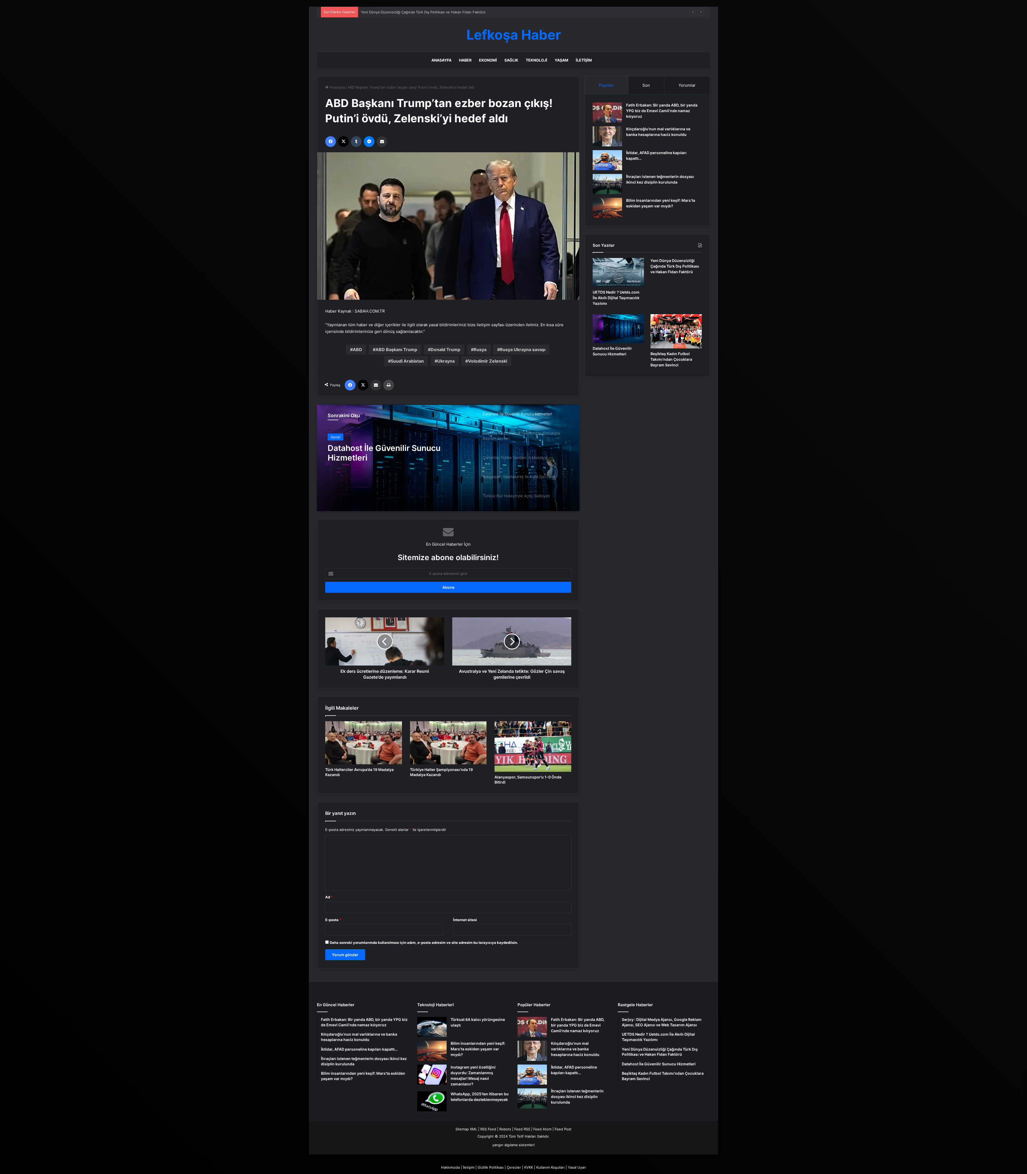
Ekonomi (488, 60)
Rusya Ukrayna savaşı (522, 349)
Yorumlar (687, 85)
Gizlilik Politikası (491, 1167)
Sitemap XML (466, 1129)
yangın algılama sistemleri (513, 1145)
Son (646, 85)
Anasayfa (441, 60)
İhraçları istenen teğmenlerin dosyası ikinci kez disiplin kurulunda (577, 1096)
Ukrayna (446, 361)
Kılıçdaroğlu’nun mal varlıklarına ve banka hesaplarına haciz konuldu (575, 1049)
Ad (329, 897)
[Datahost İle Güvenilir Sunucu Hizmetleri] (618, 328)
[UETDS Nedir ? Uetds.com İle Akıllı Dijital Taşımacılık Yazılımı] (618, 272)
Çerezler (514, 1167)
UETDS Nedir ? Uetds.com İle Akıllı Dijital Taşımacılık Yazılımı (616, 298)
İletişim (584, 60)
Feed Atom (542, 1129)
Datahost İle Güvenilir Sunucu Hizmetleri (394, 12)
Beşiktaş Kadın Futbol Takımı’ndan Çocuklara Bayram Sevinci (393, 445)
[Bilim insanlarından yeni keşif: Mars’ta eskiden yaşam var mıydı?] (607, 208)
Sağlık (511, 60)
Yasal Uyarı (577, 1167)
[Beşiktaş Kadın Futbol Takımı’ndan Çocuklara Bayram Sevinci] (448, 457)
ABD (357, 349)
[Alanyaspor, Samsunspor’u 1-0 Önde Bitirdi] (533, 746)
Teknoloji (536, 60)
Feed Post (563, 1129)
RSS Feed (488, 1129)
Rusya (480, 349)
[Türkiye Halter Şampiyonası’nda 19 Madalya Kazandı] (448, 742)
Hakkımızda (450, 1167)
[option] (448, 457)
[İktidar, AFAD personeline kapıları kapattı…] (607, 160)
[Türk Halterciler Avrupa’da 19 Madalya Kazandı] (363, 742)
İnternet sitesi (465, 920)
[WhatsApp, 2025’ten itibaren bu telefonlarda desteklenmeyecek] (432, 1101)
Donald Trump (445, 349)
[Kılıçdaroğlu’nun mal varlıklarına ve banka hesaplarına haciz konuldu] (607, 136)
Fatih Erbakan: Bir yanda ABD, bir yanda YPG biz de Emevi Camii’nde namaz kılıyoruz (662, 111)
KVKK (528, 1167)
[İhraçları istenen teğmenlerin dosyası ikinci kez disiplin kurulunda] (607, 184)
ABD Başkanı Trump (396, 349)
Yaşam (561, 60)
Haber (465, 60)
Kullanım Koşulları (550, 1167)
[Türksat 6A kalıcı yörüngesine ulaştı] (432, 1027)
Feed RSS (522, 1129)
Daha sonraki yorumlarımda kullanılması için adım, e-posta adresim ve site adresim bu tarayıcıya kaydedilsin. (424, 942)
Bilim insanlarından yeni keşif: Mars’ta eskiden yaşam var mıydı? (478, 1049)
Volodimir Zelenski (487, 361)
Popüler (606, 85)
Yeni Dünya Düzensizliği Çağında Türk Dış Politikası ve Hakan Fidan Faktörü (674, 266)
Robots (505, 1129)
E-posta (333, 920)
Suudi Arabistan (407, 361)
